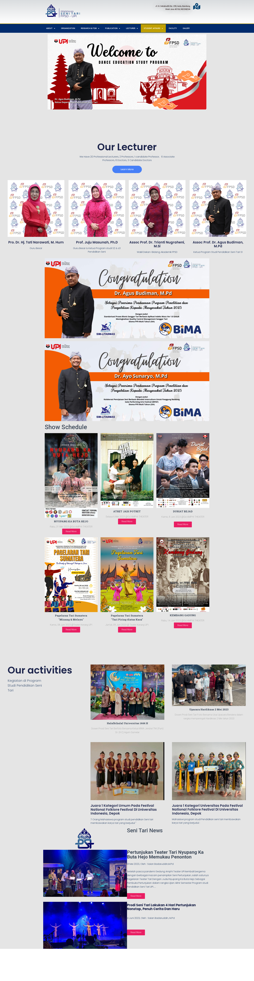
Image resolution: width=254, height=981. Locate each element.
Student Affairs (152, 28)
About (49, 28)
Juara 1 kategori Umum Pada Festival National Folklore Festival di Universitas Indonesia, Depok (124, 809)
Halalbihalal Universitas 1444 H (127, 723)
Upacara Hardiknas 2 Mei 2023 (208, 709)
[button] (127, 169)
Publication (111, 28)
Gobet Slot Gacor (128, 967)
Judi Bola (81, 962)
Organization (68, 28)
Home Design (110, 967)
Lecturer (130, 28)
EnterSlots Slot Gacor (151, 967)
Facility (173, 28)
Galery (186, 28)
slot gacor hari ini (92, 967)
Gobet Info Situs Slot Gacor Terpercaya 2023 (141, 962)
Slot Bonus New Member (101, 962)
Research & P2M (89, 28)
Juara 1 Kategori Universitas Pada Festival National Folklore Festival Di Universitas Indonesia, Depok (207, 809)
